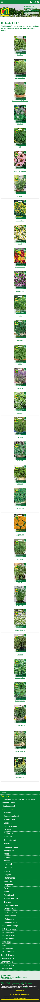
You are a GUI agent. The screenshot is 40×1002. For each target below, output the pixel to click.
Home (3, 793)
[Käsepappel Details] (20, 280)
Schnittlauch (9, 895)
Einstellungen (20, 990)
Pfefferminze (9, 878)
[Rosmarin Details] (20, 548)
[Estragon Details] (20, 184)
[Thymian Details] (20, 643)
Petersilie (8, 881)
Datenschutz (24, 987)
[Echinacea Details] (20, 160)
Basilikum (20, 55)
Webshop (26, 12)
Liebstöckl (8, 867)
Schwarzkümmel (11, 898)
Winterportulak (10, 909)
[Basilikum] (20, 45)
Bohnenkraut (9, 819)
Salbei (6, 892)
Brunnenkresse (10, 826)
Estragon (8, 837)
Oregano (7, 874)
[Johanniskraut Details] (20, 209)
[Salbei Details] (20, 572)
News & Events (7, 958)
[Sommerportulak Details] (20, 668)
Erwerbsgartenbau (29, 6)
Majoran (7, 871)
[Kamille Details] (20, 234)
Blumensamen (8, 932)
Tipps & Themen (8, 955)
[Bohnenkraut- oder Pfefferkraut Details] (20, 91)
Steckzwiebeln (8, 939)
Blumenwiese (7, 948)
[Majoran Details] (20, 426)
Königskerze (9, 919)
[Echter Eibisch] (20, 740)
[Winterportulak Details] (20, 691)
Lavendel (8, 864)
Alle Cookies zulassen (20, 998)
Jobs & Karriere (7, 965)
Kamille (7, 843)
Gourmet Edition (8, 803)
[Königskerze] (20, 766)
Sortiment (5, 796)
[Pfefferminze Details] (20, 497)
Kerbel (6, 854)
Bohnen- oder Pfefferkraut (20, 101)
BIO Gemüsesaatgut (10, 926)
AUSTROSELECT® (10, 922)
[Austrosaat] (15, 12)
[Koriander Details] (20, 329)
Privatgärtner (27, 10)
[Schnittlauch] (20, 595)
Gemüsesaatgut (8, 806)
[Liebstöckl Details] (20, 401)
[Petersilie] (20, 473)
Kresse (7, 861)
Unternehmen (7, 962)
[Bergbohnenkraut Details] (20, 68)
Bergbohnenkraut (20, 78)
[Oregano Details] (20, 450)
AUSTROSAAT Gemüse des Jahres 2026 (18, 800)
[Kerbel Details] (20, 304)
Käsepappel (9, 850)
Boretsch (8, 823)
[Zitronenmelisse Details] (20, 713)
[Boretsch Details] (20, 113)
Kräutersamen (7, 809)
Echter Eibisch (10, 916)
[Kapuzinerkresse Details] (20, 257)
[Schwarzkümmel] (20, 618)
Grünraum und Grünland (30, 8)
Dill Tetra (7, 830)
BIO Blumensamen (9, 929)
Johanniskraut (10, 840)
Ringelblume (9, 885)
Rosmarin (8, 888)
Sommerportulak (11, 905)
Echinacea (8, 833)
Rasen (4, 945)
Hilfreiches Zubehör (10, 952)
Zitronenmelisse (10, 912)
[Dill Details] (20, 137)
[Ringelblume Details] (20, 523)
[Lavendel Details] (20, 377)
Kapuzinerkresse (11, 847)
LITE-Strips (6, 942)
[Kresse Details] (20, 353)
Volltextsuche (6, 969)
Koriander (8, 857)
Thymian (7, 902)
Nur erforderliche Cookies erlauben (20, 994)
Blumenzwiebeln (8, 935)
